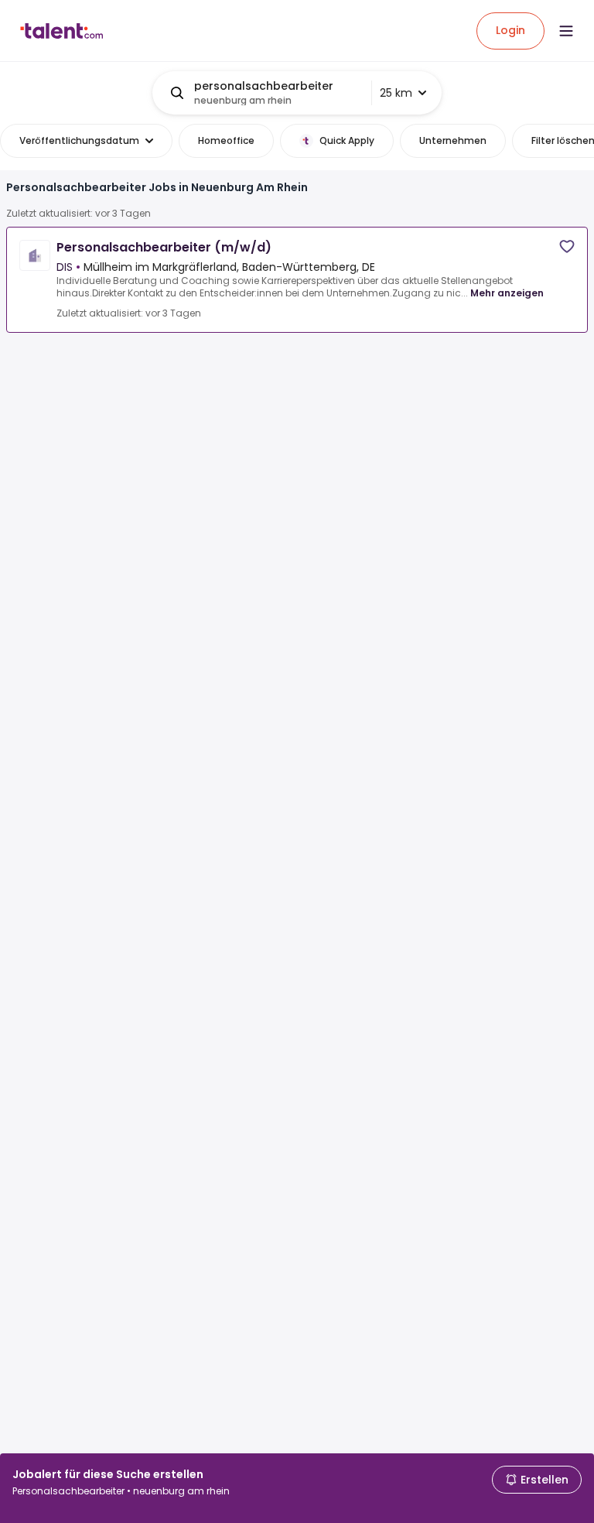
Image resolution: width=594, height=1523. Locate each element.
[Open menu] (566, 31)
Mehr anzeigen (507, 292)
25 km (396, 93)
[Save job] (567, 246)
